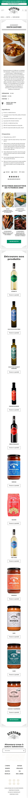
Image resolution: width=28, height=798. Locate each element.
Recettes (8, 17)
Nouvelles (7, 773)
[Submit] (23, 750)
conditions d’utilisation (15, 755)
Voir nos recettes (14, 241)
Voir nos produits (14, 719)
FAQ (20, 771)
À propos (7, 765)
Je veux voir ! (13, 2)
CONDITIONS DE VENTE (14, 794)
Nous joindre (19, 773)
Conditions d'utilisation (14, 790)
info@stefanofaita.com (19, 760)
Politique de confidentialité (14, 792)
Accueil (2, 17)
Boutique (19, 765)
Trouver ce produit (14, 295)
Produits (7, 768)
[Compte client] (22, 10)
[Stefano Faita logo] (14, 10)
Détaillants (20, 768)
